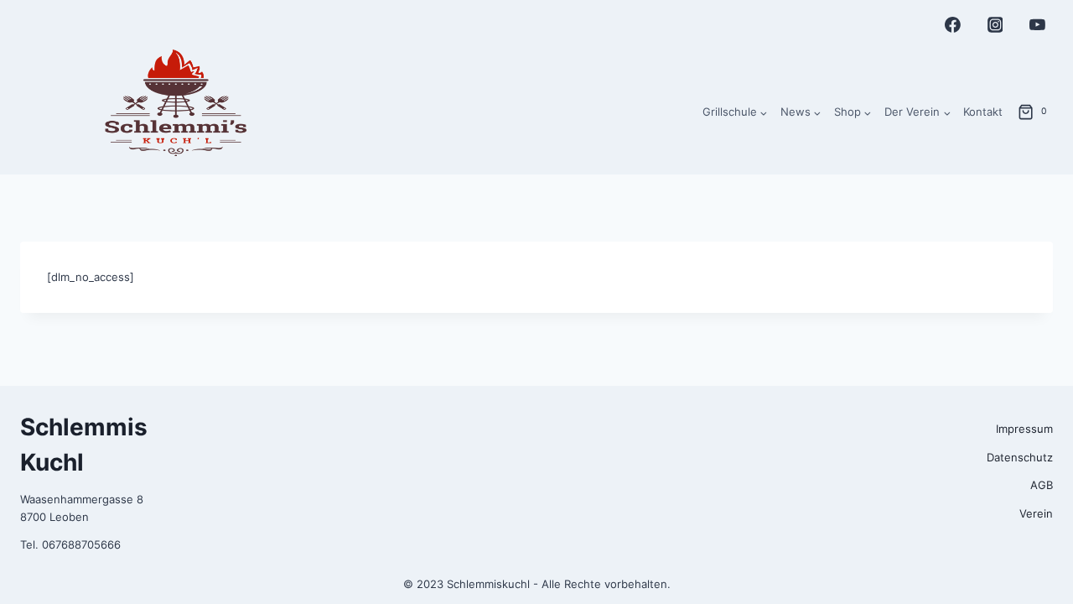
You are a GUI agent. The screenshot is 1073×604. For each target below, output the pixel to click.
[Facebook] (953, 25)
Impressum (1024, 428)
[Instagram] (995, 25)
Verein (1036, 513)
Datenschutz (1020, 457)
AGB (1041, 485)
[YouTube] (1037, 25)
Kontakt (983, 111)
